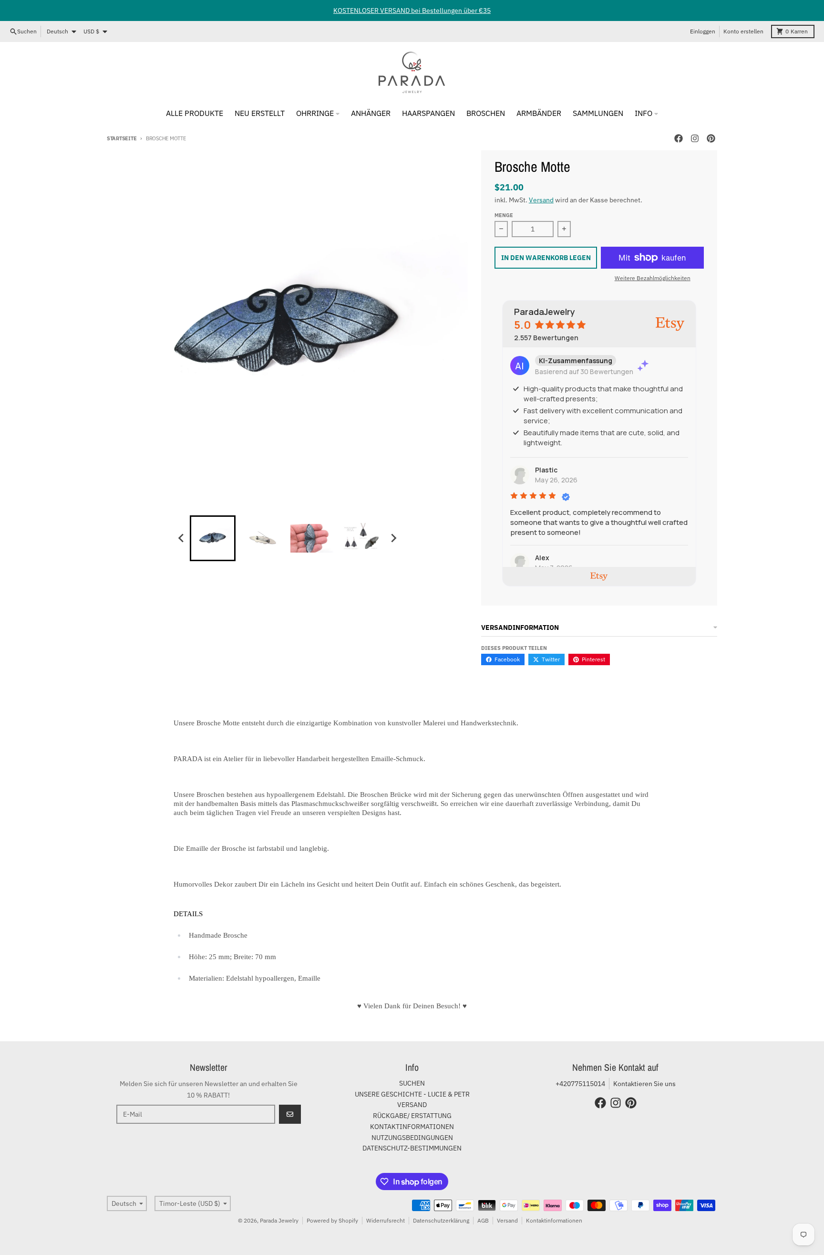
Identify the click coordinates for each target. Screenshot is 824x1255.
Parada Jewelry (279, 1220)
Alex (542, 558)
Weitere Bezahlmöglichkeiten (652, 278)
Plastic (546, 470)
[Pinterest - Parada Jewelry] (711, 138)
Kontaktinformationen (554, 1220)
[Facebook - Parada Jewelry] (678, 138)
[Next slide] (393, 538)
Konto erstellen (743, 31)
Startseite (121, 138)
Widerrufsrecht (385, 1220)
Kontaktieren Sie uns (644, 1083)
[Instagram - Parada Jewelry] (695, 138)
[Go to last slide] (181, 538)
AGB (483, 1220)
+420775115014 (580, 1083)
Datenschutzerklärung (441, 1220)
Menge (503, 215)
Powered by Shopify (332, 1220)
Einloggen (702, 31)
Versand (541, 200)
